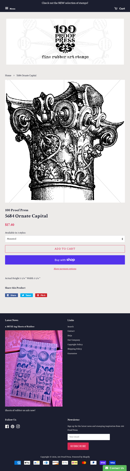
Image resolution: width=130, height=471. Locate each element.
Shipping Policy (75, 349)
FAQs (70, 336)
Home (8, 75)
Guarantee (72, 353)
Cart (122, 8)
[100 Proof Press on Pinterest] (12, 427)
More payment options (65, 269)
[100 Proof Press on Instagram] (18, 427)
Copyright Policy (75, 344)
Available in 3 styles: (15, 232)
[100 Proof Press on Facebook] (7, 427)
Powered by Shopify (81, 457)
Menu (12, 9)
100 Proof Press (64, 457)
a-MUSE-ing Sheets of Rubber (20, 326)
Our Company (74, 340)
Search (71, 327)
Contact (71, 331)
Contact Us (116, 468)
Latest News (11, 320)
